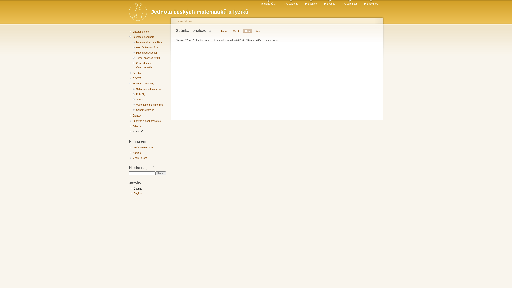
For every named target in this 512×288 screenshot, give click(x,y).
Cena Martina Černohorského (144, 65)
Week (236, 31)
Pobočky (141, 94)
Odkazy (137, 126)
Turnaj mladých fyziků (148, 58)
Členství (137, 115)
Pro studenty (291, 3)
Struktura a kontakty (143, 83)
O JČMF (137, 78)
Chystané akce (141, 31)
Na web (137, 152)
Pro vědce (329, 3)
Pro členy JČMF (268, 3)
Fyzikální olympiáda (147, 47)
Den (248, 31)
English (138, 193)
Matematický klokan (147, 52)
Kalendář (138, 131)
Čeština (138, 188)
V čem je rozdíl (141, 158)
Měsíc (224, 31)
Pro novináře (371, 3)
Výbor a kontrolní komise (149, 104)
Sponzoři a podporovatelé (147, 121)
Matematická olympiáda (149, 42)
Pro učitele (311, 3)
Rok (257, 31)
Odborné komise (145, 110)
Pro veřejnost (349, 3)
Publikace (138, 73)
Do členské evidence (144, 147)
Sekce (139, 99)
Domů (179, 21)
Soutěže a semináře (143, 37)
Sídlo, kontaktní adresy (148, 89)
